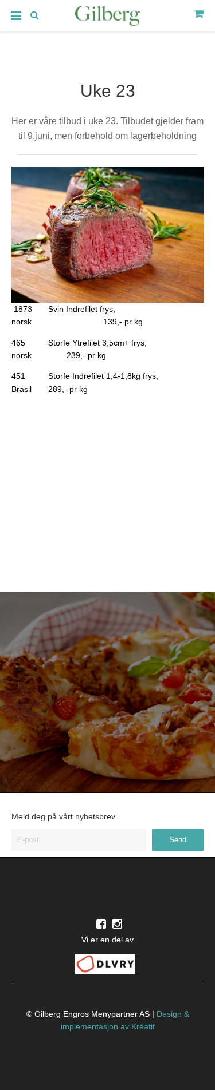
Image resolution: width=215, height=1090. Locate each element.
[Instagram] (117, 924)
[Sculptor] (107, 18)
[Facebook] (101, 924)
